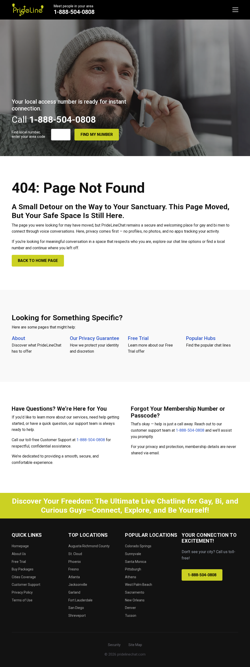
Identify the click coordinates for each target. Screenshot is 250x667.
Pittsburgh (133, 569)
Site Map (135, 645)
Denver (130, 608)
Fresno (73, 569)
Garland (74, 592)
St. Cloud (75, 554)
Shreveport (77, 615)
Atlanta (74, 577)
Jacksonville (77, 585)
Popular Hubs (201, 338)
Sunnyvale (133, 554)
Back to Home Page (38, 260)
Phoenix (74, 562)
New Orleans (135, 600)
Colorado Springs (138, 546)
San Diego (76, 608)
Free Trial (138, 338)
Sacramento (134, 592)
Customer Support (26, 585)
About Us (19, 554)
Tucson (130, 615)
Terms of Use (22, 600)
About (18, 338)
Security (114, 645)
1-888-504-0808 (74, 12)
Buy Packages (22, 569)
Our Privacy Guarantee (94, 338)
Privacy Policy (22, 592)
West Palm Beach (138, 585)
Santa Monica (135, 562)
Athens (130, 577)
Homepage (20, 546)
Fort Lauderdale (80, 600)
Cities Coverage (24, 577)
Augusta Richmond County (89, 546)
